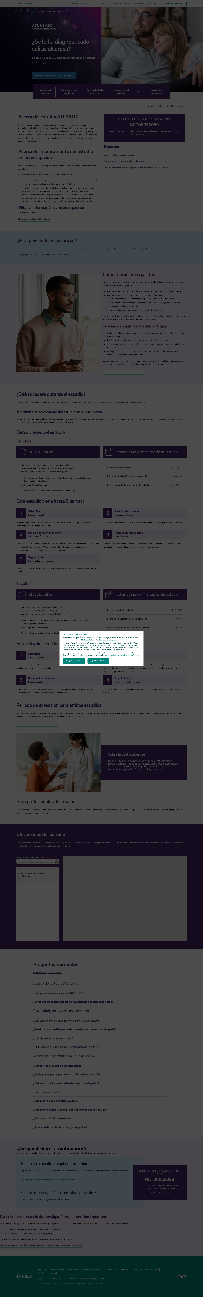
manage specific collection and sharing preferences (121, 655)
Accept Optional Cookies (74, 661)
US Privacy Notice (87, 640)
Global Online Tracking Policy (107, 640)
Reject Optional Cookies (98, 661)
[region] (102, 648)
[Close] (140, 633)
